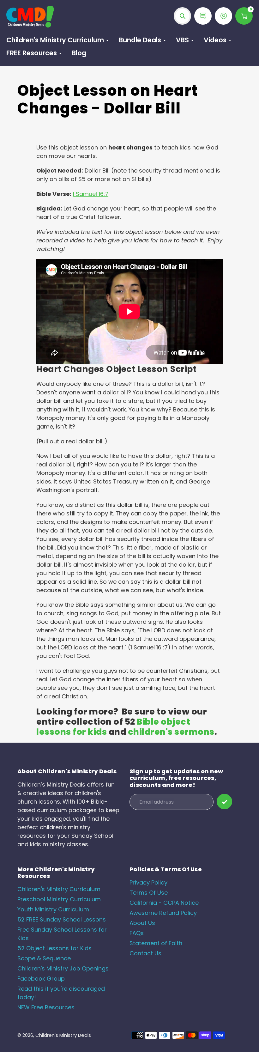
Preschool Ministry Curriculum (59, 899)
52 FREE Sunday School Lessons (61, 919)
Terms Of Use (149, 893)
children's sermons (171, 732)
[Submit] (224, 801)
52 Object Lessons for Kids (54, 948)
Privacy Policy (148, 882)
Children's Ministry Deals (63, 1035)
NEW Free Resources (46, 1007)
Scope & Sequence (44, 958)
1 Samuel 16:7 (90, 194)
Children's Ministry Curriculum (58, 889)
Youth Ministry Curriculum (53, 909)
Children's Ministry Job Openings (63, 968)
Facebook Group (41, 978)
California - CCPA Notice (164, 903)
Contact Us (145, 953)
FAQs (137, 933)
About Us (142, 923)
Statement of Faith (156, 943)
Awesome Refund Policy (163, 913)
